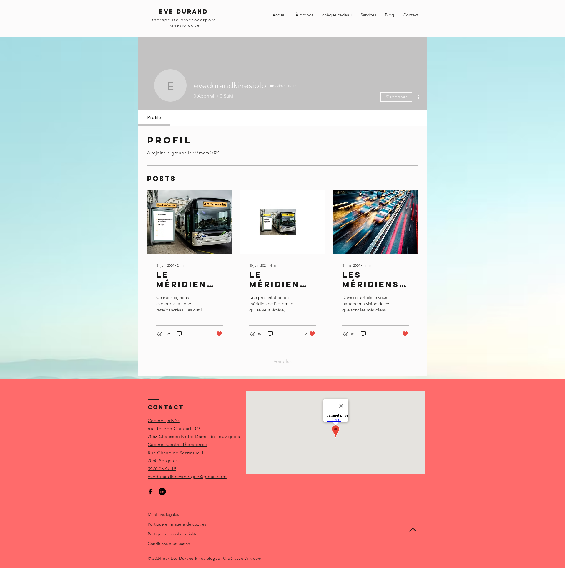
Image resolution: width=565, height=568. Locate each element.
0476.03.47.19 (162, 468)
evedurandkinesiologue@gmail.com (187, 476)
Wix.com (253, 558)
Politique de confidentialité (172, 533)
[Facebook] (150, 491)
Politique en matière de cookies (177, 524)
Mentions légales (163, 514)
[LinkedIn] (162, 491)
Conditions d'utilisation (169, 543)
